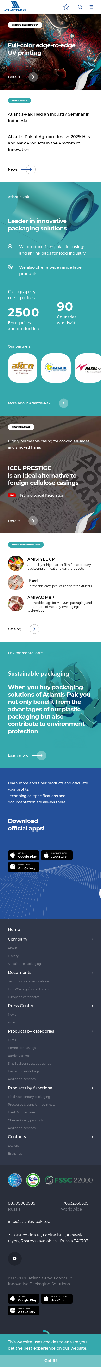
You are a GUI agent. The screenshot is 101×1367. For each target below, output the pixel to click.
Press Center (21, 1005)
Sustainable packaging (24, 964)
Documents (19, 972)
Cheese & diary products (26, 1120)
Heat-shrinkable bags (23, 1071)
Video (12, 1022)
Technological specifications (28, 981)
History (13, 956)
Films (12, 1040)
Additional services (22, 1079)
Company (17, 939)
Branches (15, 1153)
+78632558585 (75, 1203)
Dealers (13, 1145)
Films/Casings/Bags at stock (28, 989)
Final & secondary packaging (29, 1097)
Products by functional (30, 1088)
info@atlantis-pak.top (29, 1221)
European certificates (23, 997)
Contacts (17, 1136)
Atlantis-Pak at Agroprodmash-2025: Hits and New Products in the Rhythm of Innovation (49, 143)
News (12, 1014)
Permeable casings (22, 1048)
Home (14, 929)
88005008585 (22, 1203)
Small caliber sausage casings (29, 1063)
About (12, 948)
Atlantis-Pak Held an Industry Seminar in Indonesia (48, 117)
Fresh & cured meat (22, 1112)
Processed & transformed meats (31, 1104)
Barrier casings (19, 1055)
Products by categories (31, 1031)
